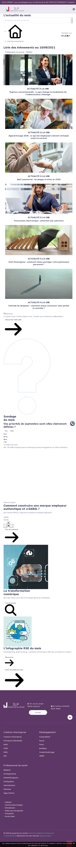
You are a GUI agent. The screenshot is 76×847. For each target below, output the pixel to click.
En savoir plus (43, 845)
